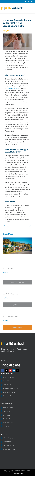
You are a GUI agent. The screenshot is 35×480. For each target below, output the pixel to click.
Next (29, 226)
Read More (6, 272)
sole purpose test (13, 88)
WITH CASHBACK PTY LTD (22, 471)
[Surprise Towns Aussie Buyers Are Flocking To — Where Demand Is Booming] (17, 245)
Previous (7, 226)
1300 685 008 (10, 365)
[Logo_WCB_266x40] (12, 7)
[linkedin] (13, 370)
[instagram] (31, 1)
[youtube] (10, 370)
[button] (4, 246)
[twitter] (28, 1)
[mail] (17, 370)
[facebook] (25, 1)
